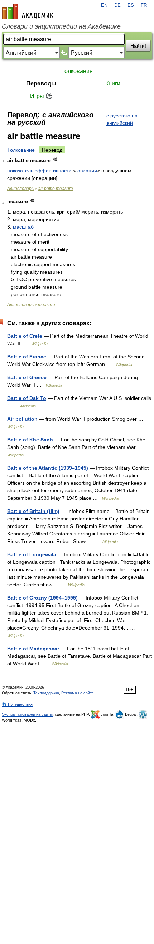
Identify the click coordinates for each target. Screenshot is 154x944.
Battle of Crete (24, 336)
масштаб (23, 227)
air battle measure (55, 188)
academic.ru (27, 11)
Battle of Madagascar (33, 648)
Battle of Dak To (26, 398)
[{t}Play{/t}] (55, 159)
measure (46, 304)
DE (117, 5)
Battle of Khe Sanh (30, 439)
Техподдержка (46, 693)
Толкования (77, 71)
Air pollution (22, 419)
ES (130, 5)
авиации (87, 170)
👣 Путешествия (17, 704)
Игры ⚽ (41, 96)
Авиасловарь (20, 188)
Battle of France (26, 356)
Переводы (41, 83)
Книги (112, 83)
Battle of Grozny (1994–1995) (42, 598)
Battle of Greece (27, 377)
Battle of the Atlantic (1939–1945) (47, 468)
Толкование (21, 150)
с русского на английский (122, 119)
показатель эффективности (39, 170)
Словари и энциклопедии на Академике (61, 26)
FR (144, 5)
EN (104, 5)
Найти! (138, 46)
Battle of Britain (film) (33, 511)
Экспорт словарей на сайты (27, 714)
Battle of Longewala (31, 554)
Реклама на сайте (77, 693)
